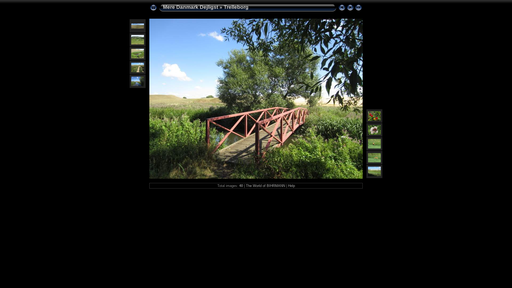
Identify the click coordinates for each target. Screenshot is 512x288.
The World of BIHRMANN (265, 186)
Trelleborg (236, 7)
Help (291, 186)
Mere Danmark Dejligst (190, 7)
